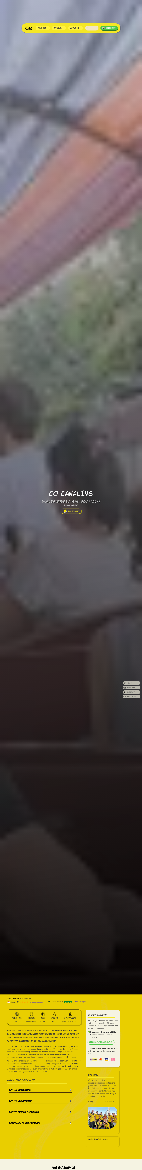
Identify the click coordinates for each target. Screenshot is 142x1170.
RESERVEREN (110, 28)
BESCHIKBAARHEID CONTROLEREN (100, 1042)
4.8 (61, 1002)
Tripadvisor (55, 1002)
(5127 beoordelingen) (79, 1001)
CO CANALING (26, 999)
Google (13, 1002)
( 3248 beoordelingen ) (36, 1002)
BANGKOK (16, 999)
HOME (9, 999)
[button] (43, 28)
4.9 (18, 1002)
